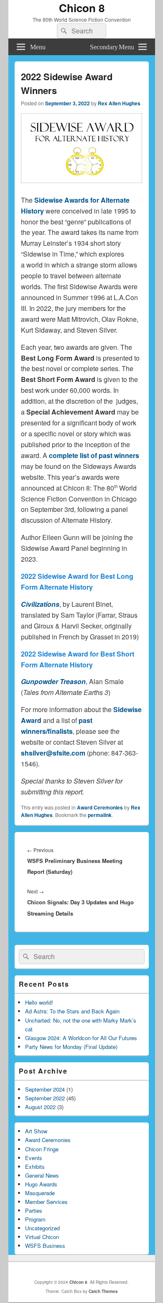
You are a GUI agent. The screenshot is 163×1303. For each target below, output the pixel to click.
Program (35, 1219)
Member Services (46, 1202)
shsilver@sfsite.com (53, 753)
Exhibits (35, 1167)
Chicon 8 (81, 7)
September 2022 (45, 1098)
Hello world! (39, 1002)
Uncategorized (42, 1228)
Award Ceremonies (100, 807)
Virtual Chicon (42, 1237)
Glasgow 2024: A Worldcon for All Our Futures (81, 1038)
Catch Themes (103, 1291)
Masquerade (40, 1193)
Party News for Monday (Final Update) (71, 1047)
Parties (33, 1210)
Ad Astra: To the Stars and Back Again (72, 1011)
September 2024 (45, 1089)
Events (33, 1158)
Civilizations (40, 604)
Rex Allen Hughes (119, 103)
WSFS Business (45, 1246)
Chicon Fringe (42, 1149)
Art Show (36, 1131)
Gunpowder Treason (53, 681)
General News (42, 1175)
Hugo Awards (41, 1184)
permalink (100, 815)
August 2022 (40, 1107)
